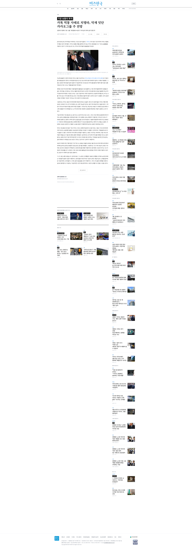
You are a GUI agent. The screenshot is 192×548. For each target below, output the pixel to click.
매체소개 (63, 537)
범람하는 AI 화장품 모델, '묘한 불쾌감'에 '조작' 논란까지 (119, 142)
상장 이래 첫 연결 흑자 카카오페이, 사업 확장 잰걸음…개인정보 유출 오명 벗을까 (118, 248)
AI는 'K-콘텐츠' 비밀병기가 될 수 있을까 (119, 130)
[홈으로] (57, 538)
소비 (100, 8)
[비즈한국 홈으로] (96, 4)
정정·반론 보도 (110, 537)
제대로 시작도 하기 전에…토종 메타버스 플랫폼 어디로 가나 (118, 331)
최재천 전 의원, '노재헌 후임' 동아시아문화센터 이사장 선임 (119, 426)
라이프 (123, 8)
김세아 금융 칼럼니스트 (62, 34)
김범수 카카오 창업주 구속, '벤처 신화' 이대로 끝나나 (119, 318)
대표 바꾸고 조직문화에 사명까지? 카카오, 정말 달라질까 (119, 411)
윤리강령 (68, 537)
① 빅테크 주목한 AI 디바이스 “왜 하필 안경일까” (118, 479)
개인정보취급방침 (86, 537)
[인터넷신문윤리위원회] (134, 537)
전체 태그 (119, 537)
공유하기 (84, 170)
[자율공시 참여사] (135, 542)
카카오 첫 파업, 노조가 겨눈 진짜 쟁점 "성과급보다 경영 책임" (119, 65)
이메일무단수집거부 (94, 537)
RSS (115, 537)
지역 (119, 8)
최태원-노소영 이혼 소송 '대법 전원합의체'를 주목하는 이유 (119, 463)
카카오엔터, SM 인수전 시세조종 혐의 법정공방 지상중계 (119, 385)
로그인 (134, 3)
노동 (96, 8)
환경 (114, 8)
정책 (91, 8)
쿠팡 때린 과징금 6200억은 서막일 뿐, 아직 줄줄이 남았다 (118, 52)
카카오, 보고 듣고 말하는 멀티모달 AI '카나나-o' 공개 (119, 79)
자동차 (105, 8)
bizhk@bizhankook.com (109, 542)
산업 (78, 8)
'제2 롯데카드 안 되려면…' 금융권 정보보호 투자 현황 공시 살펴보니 (118, 219)
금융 (82, 8)
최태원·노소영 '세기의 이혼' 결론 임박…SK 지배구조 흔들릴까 (118, 451)
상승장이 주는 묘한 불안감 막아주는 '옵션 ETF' (118, 233)
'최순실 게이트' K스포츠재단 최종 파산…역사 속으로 (119, 264)
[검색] (60, 4)
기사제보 (73, 537)
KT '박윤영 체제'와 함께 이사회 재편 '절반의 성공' (119, 277)
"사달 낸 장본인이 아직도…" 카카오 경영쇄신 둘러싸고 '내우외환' (117, 372)
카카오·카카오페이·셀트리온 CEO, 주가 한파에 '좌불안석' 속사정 (119, 358)
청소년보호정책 (103, 537)
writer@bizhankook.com (62, 178)
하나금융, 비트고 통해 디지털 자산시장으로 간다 (118, 492)
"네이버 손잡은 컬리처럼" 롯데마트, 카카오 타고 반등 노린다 (119, 92)
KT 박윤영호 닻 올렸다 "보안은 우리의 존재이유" (119, 289)
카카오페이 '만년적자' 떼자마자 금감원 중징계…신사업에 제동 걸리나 (118, 205)
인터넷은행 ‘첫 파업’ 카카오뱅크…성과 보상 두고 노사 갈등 (119, 155)
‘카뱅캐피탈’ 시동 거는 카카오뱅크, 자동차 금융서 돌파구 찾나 (118, 167)
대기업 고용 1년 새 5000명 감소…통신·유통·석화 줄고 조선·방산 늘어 (119, 302)
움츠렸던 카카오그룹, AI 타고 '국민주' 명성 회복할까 (119, 117)
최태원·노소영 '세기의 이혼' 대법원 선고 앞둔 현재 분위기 (118, 439)
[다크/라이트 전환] (57, 4)
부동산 (87, 8)
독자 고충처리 (78, 537)
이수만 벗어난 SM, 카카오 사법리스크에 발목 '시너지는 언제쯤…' (119, 398)
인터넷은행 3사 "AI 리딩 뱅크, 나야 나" (119, 191)
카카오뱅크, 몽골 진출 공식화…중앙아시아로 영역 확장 (119, 179)
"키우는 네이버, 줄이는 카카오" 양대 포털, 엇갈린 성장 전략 (119, 105)
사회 (110, 8)
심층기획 (72, 8)
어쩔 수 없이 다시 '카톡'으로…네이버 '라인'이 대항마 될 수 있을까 (119, 345)
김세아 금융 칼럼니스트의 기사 (63, 210)
